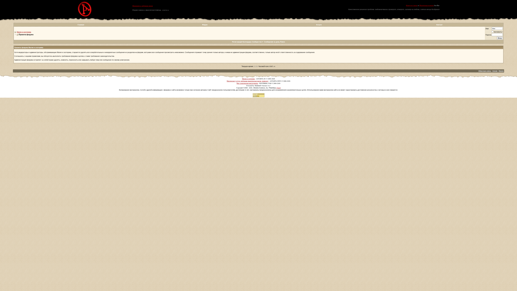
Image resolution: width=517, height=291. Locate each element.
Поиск (282, 42)
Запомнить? (498, 32)
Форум (204, 25)
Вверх (501, 71)
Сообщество (257, 42)
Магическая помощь (426, 5)
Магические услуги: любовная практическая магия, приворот (247, 81)
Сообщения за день (272, 42)
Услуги (319, 25)
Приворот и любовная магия (142, 6)
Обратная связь (484, 71)
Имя (487, 28)
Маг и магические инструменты (247, 83)
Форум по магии (412, 5)
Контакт (439, 25)
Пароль (488, 35)
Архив (494, 71)
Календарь (247, 42)
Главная (81, 25)
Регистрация (237, 42)
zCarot (278, 88)
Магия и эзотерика (24, 32)
